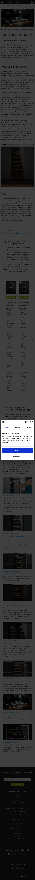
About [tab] (29, 427)
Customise (16, 456)
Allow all (17, 450)
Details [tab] (17, 427)
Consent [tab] (6, 427)
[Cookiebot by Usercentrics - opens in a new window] (25, 422)
